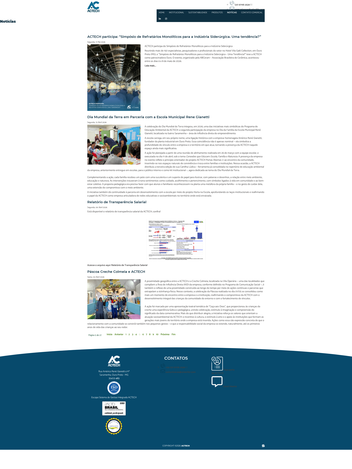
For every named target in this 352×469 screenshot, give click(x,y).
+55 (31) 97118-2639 (175, 367)
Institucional (176, 12)
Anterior (119, 334)
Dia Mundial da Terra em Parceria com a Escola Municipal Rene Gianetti (148, 117)
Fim (173, 334)
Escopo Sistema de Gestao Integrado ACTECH (114, 397)
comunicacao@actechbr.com (181, 372)
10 (157, 334)
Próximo (165, 334)
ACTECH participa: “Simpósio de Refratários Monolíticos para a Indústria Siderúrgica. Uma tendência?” (174, 37)
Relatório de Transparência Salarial (116, 202)
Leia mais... (150, 66)
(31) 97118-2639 (242, 5)
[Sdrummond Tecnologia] (263, 446)
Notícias (232, 12)
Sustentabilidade (197, 12)
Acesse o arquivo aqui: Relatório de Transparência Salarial (117, 265)
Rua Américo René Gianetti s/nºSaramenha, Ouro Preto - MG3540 (114, 374)
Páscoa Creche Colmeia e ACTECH (116, 272)
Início (109, 334)
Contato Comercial (251, 12)
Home (162, 12)
